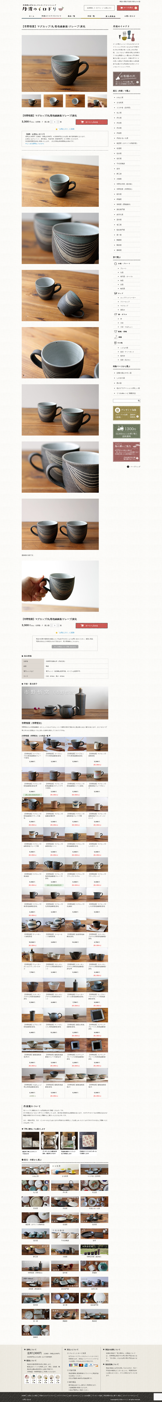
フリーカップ (125, 302)
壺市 (118, 169)
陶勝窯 (119, 240)
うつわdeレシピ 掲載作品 (126, 393)
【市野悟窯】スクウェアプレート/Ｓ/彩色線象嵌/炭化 (75, 1057)
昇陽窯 (119, 199)
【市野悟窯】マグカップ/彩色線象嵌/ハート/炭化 (75, 785)
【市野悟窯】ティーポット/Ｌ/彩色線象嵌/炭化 (53, 1026)
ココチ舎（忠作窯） (124, 108)
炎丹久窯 (120, 214)
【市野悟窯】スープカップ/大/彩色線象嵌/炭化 (75, 755)
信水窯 (119, 153)
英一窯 (119, 235)
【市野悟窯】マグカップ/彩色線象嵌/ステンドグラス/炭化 (54, 786)
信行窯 (119, 158)
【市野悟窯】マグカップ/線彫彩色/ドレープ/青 (75, 815)
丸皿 (121, 272)
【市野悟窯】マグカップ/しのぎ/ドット (97, 845)
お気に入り (107, 8)
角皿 (121, 280)
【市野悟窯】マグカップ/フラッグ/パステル (75, 875)
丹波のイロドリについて (47, 1395)
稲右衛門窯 (121, 230)
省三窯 (119, 225)
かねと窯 (120, 97)
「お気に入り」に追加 (66, 129)
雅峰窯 (119, 250)
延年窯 (119, 194)
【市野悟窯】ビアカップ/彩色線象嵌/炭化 (32, 1026)
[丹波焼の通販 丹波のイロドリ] (43, 9)
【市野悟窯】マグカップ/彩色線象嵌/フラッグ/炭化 (32, 816)
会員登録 (90, 8)
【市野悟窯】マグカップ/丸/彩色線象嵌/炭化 (54, 905)
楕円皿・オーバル (126, 276)
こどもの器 (124, 348)
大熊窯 (119, 179)
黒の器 (119, 383)
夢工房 (119, 174)
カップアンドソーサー (128, 298)
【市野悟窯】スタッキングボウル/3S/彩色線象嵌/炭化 (97, 936)
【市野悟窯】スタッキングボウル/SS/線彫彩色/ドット (54, 966)
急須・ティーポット (127, 352)
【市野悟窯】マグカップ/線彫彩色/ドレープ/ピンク (97, 786)
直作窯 (119, 220)
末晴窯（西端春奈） (124, 204)
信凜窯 (119, 148)
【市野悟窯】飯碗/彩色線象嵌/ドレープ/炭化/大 (54, 1056)
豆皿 (121, 284)
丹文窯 (119, 123)
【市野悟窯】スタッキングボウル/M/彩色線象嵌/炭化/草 (75, 966)
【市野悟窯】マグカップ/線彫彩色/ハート (54, 845)
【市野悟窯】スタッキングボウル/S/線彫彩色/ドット (53, 996)
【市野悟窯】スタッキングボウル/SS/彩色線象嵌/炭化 (97, 966)
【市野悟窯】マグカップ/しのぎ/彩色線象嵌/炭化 (97, 905)
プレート (123, 268)
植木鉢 (122, 356)
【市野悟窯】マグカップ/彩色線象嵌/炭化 (75, 845)
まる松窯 (120, 102)
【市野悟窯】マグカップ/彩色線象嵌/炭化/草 (32, 785)
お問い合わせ (27, 1399)
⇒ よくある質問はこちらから (34, 143)
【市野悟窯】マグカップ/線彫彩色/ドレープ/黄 (32, 845)
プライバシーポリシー (130, 1395)
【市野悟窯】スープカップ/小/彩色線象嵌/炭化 (53, 755)
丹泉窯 (119, 133)
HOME (24, 1395)
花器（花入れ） (125, 360)
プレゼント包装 (97, 1395)
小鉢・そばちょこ (126, 327)
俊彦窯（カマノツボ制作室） (127, 143)
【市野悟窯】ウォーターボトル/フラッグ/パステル (32, 966)
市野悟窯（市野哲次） (125, 189)
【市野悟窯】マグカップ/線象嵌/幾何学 (54, 815)
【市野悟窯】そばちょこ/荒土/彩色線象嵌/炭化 (32, 1086)
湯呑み (122, 310)
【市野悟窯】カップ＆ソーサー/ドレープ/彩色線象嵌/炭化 (96, 996)
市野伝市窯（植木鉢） (125, 184)
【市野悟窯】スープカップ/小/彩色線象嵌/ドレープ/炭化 (32, 756)
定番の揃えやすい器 (124, 373)
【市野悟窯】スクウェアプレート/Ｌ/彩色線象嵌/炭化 (97, 1027)
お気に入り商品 (33, 1395)
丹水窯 (119, 128)
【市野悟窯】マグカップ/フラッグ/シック (97, 875)
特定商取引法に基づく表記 (112, 1395)
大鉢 (121, 323)
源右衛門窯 (121, 209)
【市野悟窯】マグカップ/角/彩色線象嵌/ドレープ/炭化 (54, 876)
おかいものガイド (74, 1395)
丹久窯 (119, 118)
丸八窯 (119, 113)
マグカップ (124, 306)
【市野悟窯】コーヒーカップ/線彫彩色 (53, 935)
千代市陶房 (121, 164)
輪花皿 (122, 288)
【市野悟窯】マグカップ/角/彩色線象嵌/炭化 (32, 905)
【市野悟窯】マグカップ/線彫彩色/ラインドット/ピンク (97, 816)
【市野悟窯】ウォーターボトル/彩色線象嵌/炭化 (75, 995)
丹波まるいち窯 (122, 138)
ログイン (98, 8)
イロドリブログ (62, 1395)
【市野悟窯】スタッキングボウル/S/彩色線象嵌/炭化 (32, 996)
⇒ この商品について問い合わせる (65, 647)
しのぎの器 (121, 378)
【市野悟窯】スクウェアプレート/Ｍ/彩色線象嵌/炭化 (97, 1057)
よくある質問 (86, 1395)
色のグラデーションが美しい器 (128, 388)
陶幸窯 (119, 245)
